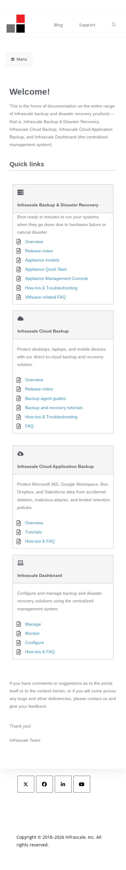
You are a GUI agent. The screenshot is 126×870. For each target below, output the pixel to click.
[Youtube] (81, 784)
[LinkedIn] (63, 784)
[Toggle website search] (114, 25)
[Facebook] (44, 784)
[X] (25, 784)
